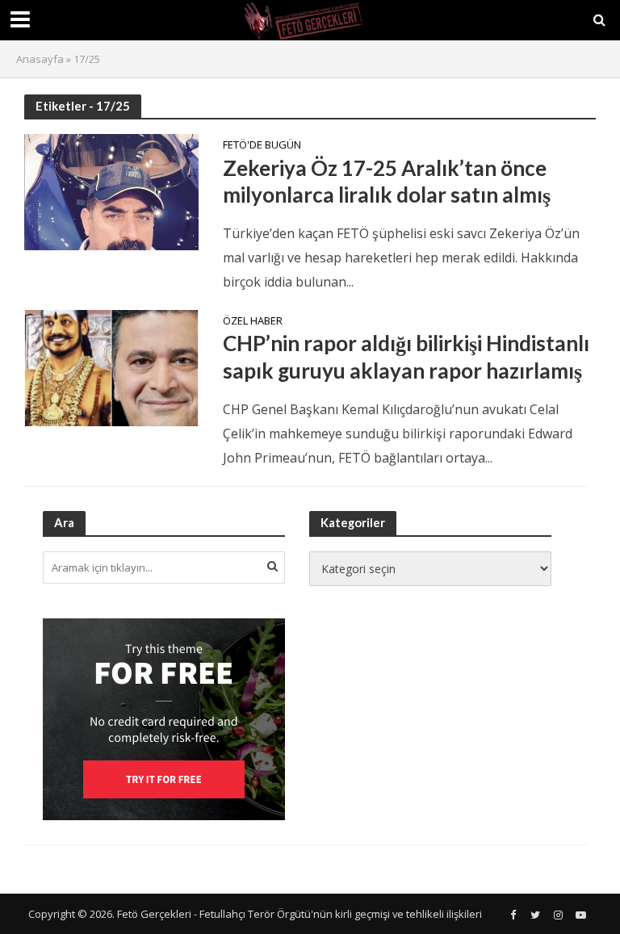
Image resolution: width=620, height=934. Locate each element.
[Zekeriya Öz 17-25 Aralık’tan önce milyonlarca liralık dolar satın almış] (111, 191)
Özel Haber (253, 322)
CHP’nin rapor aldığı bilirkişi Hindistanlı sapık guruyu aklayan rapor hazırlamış (406, 356)
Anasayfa (40, 59)
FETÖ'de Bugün (262, 146)
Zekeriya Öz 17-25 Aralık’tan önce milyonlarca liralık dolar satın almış (387, 181)
